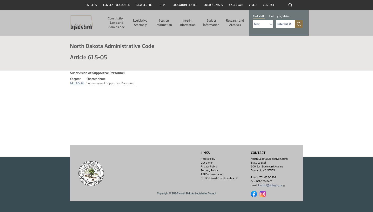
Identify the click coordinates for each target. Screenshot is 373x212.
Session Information (164, 23)
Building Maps (213, 5)
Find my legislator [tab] (279, 16)
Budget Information (211, 23)
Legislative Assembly (140, 23)
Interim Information (188, 23)
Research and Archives (235, 23)
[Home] (82, 23)
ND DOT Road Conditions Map (218, 178)
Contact (268, 5)
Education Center (185, 5)
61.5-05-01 (77, 83)
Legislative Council (116, 5)
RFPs (163, 5)
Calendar (236, 5)
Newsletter (144, 5)
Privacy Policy (209, 166)
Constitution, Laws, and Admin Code (116, 23)
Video (253, 5)
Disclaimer (207, 162)
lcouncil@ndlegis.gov (270, 185)
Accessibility (208, 158)
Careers (91, 5)
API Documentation (212, 174)
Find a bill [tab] (258, 16)
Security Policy (209, 170)
